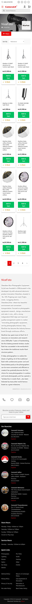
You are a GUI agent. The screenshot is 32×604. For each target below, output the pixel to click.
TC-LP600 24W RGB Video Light (23, 104)
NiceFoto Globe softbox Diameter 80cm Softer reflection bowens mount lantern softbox (7, 190)
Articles (3, 567)
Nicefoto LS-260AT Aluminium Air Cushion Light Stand (23, 65)
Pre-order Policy (6, 588)
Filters (7, 34)
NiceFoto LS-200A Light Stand (7, 104)
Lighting (3, 556)
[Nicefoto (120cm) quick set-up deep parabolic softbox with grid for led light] (8, 222)
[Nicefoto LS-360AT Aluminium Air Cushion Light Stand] (8, 54)
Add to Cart (8, 77)
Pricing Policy (5, 579)
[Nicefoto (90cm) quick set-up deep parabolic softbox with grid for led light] (23, 177)
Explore (13, 439)
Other (17, 562)
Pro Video (19, 554)
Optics (3, 562)
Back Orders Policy (21, 588)
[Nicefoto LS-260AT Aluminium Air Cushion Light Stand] (23, 54)
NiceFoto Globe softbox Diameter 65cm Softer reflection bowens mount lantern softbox (23, 145)
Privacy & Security (6, 583)
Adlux (23, 601)
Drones (3, 559)
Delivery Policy (5, 574)
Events (18, 565)
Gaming (18, 559)
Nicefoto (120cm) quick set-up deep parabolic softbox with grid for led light (7, 234)
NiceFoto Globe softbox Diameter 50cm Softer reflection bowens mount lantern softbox (7, 145)
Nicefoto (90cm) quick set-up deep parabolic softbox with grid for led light (23, 189)
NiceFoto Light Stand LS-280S (22, 232)
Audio (18, 556)
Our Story (4, 565)
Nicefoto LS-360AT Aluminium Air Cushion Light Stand (8, 65)
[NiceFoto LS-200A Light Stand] (8, 94)
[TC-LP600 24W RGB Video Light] (23, 94)
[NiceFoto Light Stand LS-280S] (23, 222)
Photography (5, 554)
